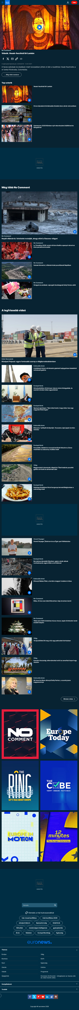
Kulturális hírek (39, 366)
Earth (42, 959)
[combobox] (39, 905)
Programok (44, 971)
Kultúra (43, 967)
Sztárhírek (56, 923)
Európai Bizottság (44, 933)
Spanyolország (41, 923)
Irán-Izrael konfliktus (29, 918)
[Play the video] (39, 27)
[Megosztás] (12, 58)
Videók (4, 971)
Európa (4, 954)
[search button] (55, 905)
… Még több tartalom (11, 74)
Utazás (4, 967)
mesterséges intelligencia (38, 928)
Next (3, 963)
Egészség (59, 933)
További (4, 989)
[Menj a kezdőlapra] (7, 2)
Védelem (29, 933)
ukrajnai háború (24, 923)
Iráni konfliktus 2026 (50, 918)
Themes (4, 950)
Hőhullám (19, 928)
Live (74, 2)
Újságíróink (5, 976)
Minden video (68, 699)
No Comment (6, 236)
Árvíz (18, 933)
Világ (35, 465)
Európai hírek (38, 386)
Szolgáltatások (7, 984)
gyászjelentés (58, 928)
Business (5, 959)
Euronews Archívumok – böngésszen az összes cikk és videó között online (58, 977)
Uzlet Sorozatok (7, 359)
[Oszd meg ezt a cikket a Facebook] (3, 58)
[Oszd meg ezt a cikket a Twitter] (7, 58)
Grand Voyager (39, 539)
